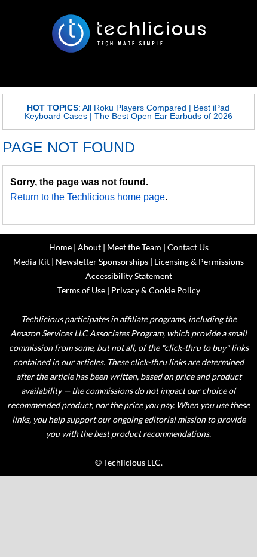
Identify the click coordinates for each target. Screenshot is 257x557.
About (89, 247)
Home (60, 247)
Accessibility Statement (128, 276)
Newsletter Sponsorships (102, 261)
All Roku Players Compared (134, 107)
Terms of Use (81, 290)
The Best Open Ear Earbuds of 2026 (163, 116)
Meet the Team (134, 247)
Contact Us (188, 247)
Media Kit (31, 261)
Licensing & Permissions (199, 261)
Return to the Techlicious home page (87, 197)
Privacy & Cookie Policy (155, 290)
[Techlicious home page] (128, 33)
